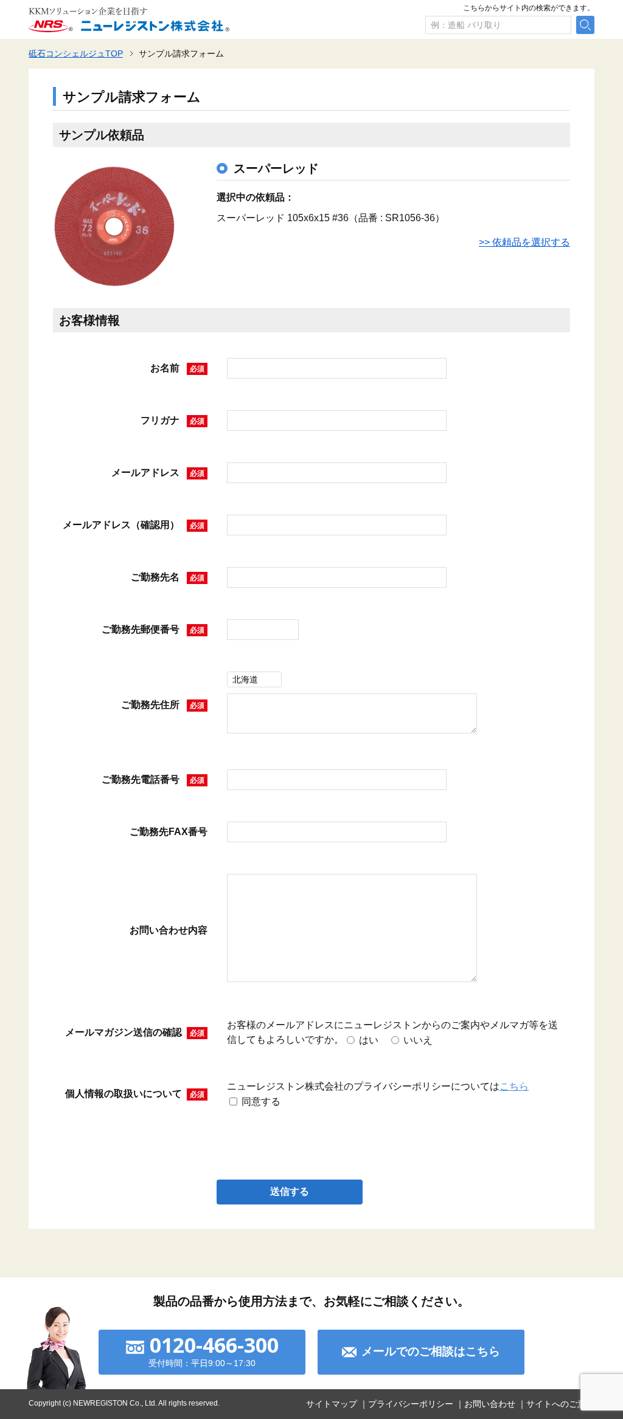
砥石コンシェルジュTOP (76, 53)
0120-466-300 (214, 1345)
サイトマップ (331, 1404)
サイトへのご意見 (560, 1404)
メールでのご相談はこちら (430, 1351)
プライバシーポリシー (410, 1404)
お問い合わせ (489, 1404)
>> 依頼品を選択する (524, 242)
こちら (514, 1086)
